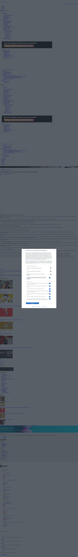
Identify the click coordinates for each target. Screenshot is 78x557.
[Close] (54, 250)
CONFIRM (32, 303)
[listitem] (39, 266)
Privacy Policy (44, 306)
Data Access (39, 306)
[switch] (50, 268)
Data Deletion (34, 306)
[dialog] (39, 278)
